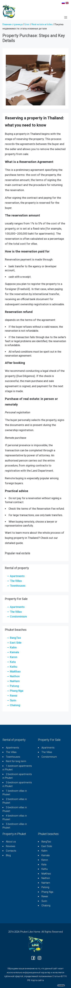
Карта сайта (37, 980)
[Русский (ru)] (63, 2)
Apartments (17, 576)
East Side (15, 642)
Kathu (13, 666)
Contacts (11, 850)
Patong (14, 686)
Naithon (15, 676)
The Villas (16, 580)
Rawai (13, 695)
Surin (13, 700)
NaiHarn (15, 681)
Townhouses (17, 585)
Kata (13, 661)
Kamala (14, 652)
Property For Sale (49, 739)
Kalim (13, 647)
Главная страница (12, 24)
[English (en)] (67, 2)
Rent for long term (16, 761)
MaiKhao (15, 671)
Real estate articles (42, 24)
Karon (13, 657)
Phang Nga (16, 690)
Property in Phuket (14, 834)
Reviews (10, 846)
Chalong (15, 705)
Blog (8, 855)
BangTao (15, 637)
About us (11, 841)
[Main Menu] (65, 17)
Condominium (18, 616)
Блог (27, 24)
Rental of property (14, 739)
